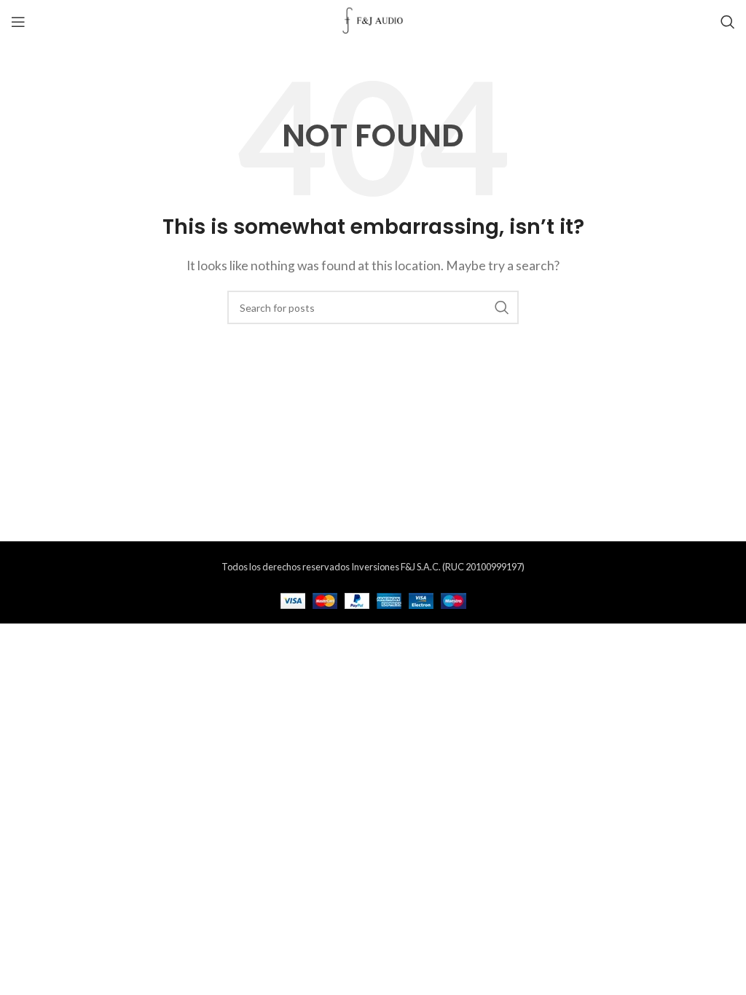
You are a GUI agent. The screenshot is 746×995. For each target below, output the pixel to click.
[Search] (727, 21)
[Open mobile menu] (18, 21)
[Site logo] (373, 20)
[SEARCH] (502, 307)
